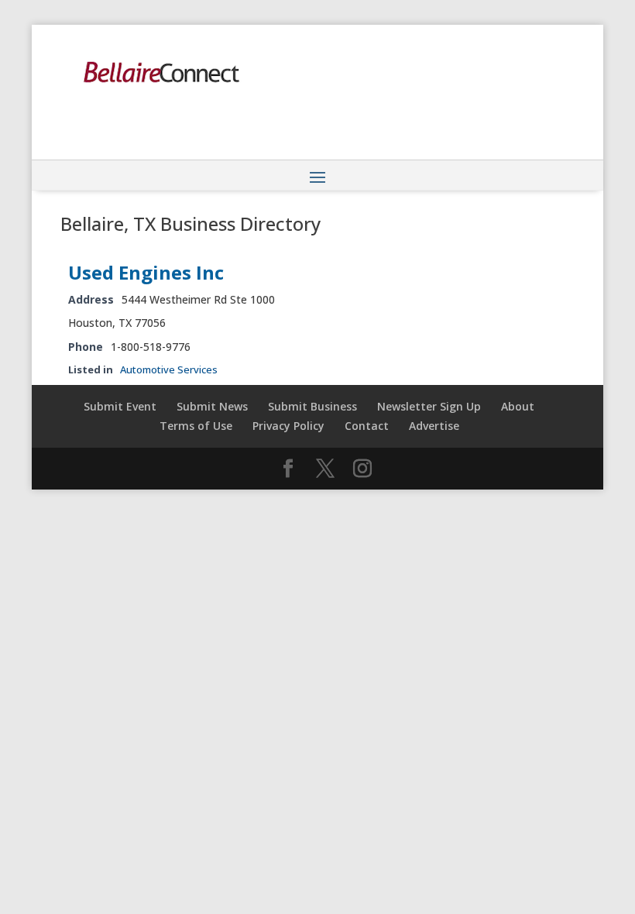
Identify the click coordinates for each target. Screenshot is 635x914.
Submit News (212, 406)
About (517, 406)
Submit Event (120, 406)
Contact (367, 425)
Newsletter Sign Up (429, 406)
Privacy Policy (288, 425)
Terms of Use (196, 425)
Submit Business (312, 406)
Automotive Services (169, 369)
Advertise (434, 425)
